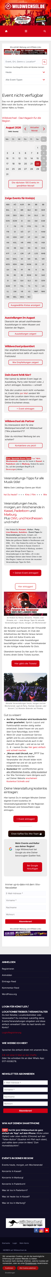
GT (29, 232)
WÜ (29, 297)
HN (8, 243)
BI (15, 210)
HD (8, 237)
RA (43, 270)
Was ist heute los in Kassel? (16, 1196)
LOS (36, 253)
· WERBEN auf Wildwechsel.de (14, 1250)
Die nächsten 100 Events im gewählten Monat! (25, 184)
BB (36, 204)
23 (43, 163)
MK (29, 259)
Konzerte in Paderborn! (13, 1184)
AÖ (15, 204)
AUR (22, 204)
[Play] (25, 604)
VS (29, 291)
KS (36, 248)
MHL (15, 259)
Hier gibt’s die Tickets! (25, 663)
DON (8, 221)
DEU (22, 215)
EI (22, 221)
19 (19, 163)
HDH (15, 237)
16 (44, 158)
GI (15, 232)
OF (43, 264)
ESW (43, 221)
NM (22, 264)
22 (37, 163)
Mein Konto (24, 1243)
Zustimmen (9, 1268)
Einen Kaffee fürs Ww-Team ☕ (26, 833)
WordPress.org (9, 994)
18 (13, 163)
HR (22, 243)
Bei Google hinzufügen (32, 867)
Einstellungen (31, 1263)
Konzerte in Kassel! (11, 1171)
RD (15, 275)
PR (29, 270)
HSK (43, 243)
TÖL (22, 286)
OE (36, 264)
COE (8, 215)
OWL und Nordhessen (26, 518)
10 (7, 158)
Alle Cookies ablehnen (27, 1268)
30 (43, 169)
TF (15, 286)
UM (14, 291)
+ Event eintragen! (25, 819)
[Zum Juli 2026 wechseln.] (25, 129)
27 (25, 169)
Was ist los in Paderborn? (15, 1190)
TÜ (36, 286)
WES (22, 297)
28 (31, 169)
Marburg (26, 464)
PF (22, 270)
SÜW (8, 286)
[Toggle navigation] (26, 31)
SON (43, 281)
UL (8, 291)
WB (8, 297)
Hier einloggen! (25, 586)
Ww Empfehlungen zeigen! (25, 362)
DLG (36, 215)
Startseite (6, 1243)
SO (36, 281)
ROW (29, 275)
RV (36, 275)
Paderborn (10, 464)
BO (36, 210)
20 (25, 163)
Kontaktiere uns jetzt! (25, 445)
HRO (29, 243)
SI (7, 281)
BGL (7, 210)
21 (31, 163)
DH (29, 215)
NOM (29, 264)
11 (13, 158)
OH (8, 270)
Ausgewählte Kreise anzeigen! (25, 305)
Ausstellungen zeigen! (25, 333)
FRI (8, 232)
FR (43, 226)
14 (31, 158)
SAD (43, 275)
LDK (22, 253)
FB (15, 226)
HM (43, 237)
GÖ (22, 232)
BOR (43, 210)
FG (36, 226)
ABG (8, 204)
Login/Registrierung (11, 1032)
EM (36, 221)
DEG (15, 215)
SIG (14, 281)
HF (29, 237)
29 (37, 169)
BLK (29, 210)
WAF (36, 291)
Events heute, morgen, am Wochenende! (22, 1165)
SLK (21, 281)
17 (7, 163)
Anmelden (7, 975)
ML (36, 259)
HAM (43, 232)
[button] (45, 31)
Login (15, 1243)
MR (43, 259)
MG (7, 259)
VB (22, 291)
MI (22, 259)
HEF (22, 237)
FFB (29, 226)
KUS (43, 248)
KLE (21, 248)
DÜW (15, 221)
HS (36, 243)
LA (15, 253)
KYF (7, 253)
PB (15, 270)
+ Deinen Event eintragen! (25, 572)
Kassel (39, 461)
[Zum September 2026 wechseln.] (44, 129)
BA (29, 204)
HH (36, 237)
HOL (15, 243)
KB (15, 248)
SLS (29, 281)
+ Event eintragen (25, 408)
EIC (29, 221)
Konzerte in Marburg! (12, 1177)
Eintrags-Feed (9, 981)
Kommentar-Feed (10, 987)
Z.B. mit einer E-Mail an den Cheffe (19, 1055)
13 (25, 158)
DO (43, 215)
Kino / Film (23, 494)
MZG (8, 264)
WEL (15, 297)
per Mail (24, 393)
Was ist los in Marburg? (14, 1203)
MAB (43, 253)
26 (19, 169)
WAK (43, 291)
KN (29, 248)
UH (43, 286)
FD (22, 226)
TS (29, 286)
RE (22, 275)
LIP (29, 253)
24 (7, 169)
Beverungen (11, 469)
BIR (22, 210)
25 (13, 169)
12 (19, 158)
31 (7, 174)
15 (37, 158)
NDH (15, 264)
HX (8, 248)
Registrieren (8, 968)
